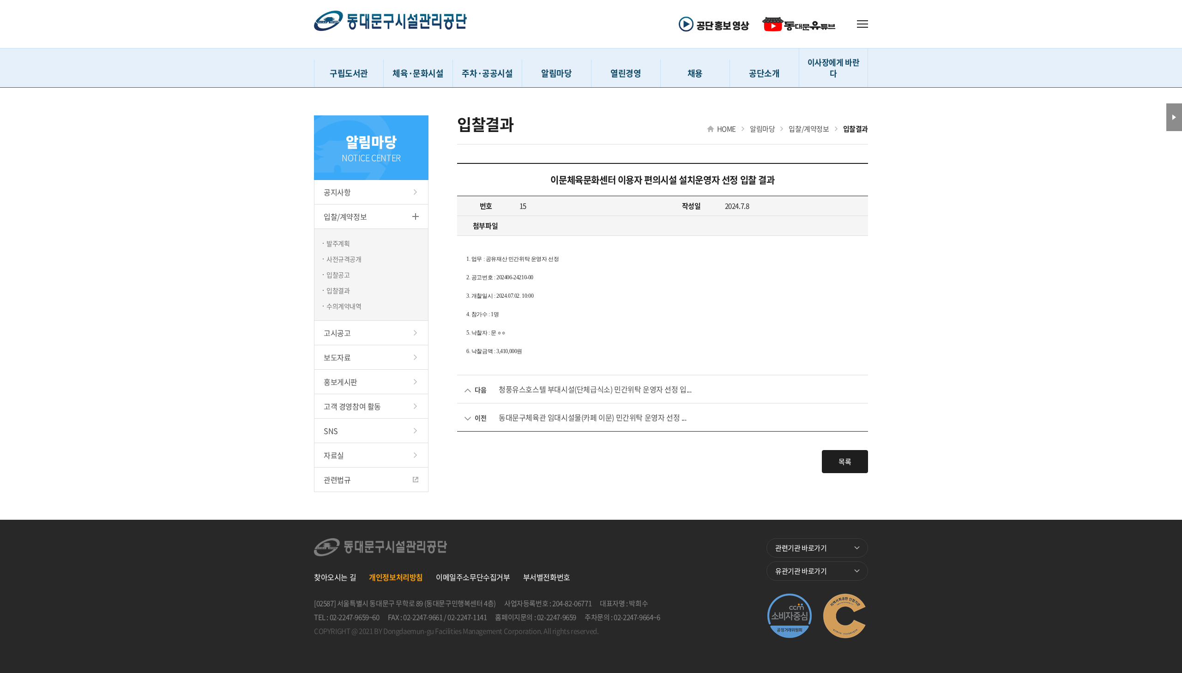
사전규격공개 (344, 259)
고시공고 (337, 332)
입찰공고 (338, 274)
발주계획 (338, 243)
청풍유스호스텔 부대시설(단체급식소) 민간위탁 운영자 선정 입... (595, 389)
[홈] (390, 24)
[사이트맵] (862, 24)
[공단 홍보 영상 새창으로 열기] (717, 24)
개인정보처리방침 (396, 577)
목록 (844, 462)
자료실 (334, 455)
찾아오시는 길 (335, 577)
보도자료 (337, 357)
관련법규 (337, 479)
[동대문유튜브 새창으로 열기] (800, 24)
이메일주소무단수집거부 (473, 577)
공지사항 (337, 192)
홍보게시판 (340, 381)
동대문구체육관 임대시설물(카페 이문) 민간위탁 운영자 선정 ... (593, 417)
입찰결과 (338, 290)
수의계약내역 (344, 306)
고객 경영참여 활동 (352, 406)
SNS (331, 430)
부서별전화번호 (546, 577)
